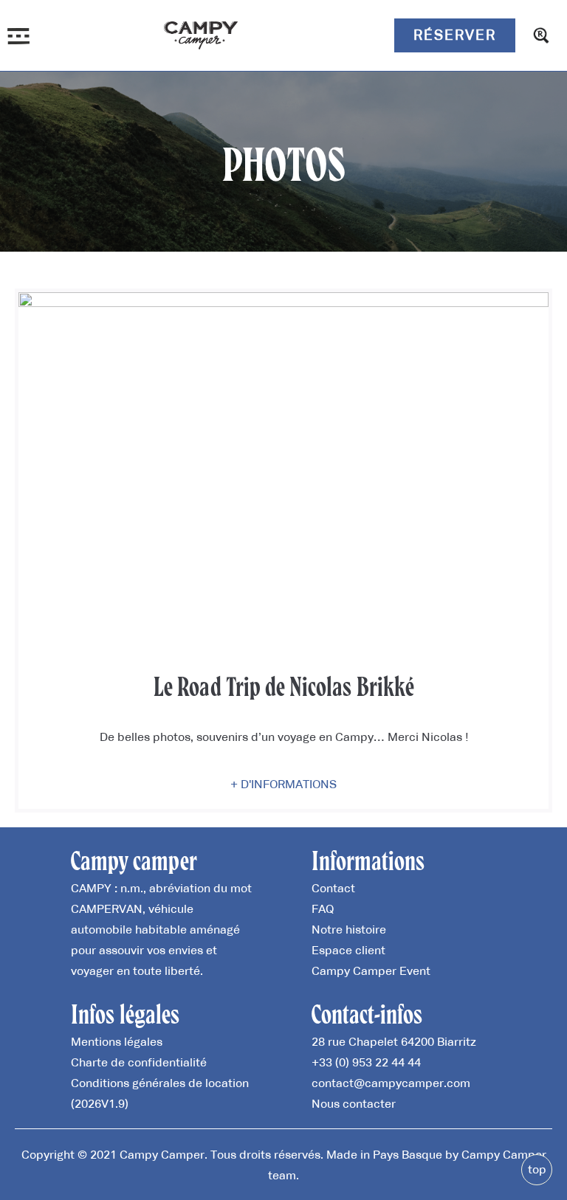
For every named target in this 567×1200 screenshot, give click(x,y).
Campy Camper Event (371, 970)
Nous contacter (354, 1103)
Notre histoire (349, 929)
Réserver (454, 35)
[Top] (536, 1169)
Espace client (348, 949)
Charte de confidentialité (139, 1062)
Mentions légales (116, 1041)
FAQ (323, 908)
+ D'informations (283, 783)
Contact (333, 887)
